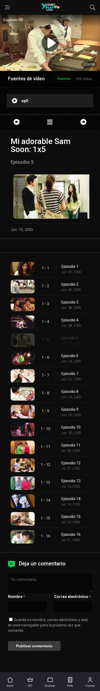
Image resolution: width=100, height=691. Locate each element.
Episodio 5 (69, 338)
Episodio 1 (69, 266)
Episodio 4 (69, 320)
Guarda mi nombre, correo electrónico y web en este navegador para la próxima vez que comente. (48, 625)
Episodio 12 (71, 463)
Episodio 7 (69, 374)
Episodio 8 (69, 391)
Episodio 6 (69, 356)
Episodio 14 (71, 499)
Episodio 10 (71, 427)
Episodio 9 (69, 409)
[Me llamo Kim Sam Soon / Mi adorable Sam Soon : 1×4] (16, 122)
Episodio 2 (69, 284)
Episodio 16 (71, 534)
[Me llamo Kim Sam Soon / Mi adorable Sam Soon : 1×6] (83, 122)
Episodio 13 (71, 481)
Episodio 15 (71, 516)
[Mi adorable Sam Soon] (49, 122)
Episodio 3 (69, 302)
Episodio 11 (71, 445)
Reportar (64, 79)
